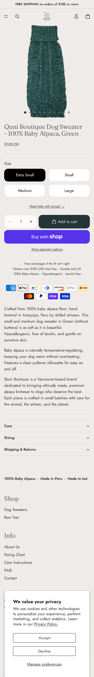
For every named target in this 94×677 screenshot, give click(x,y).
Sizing (9, 437)
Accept (44, 638)
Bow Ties (11, 517)
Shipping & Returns (20, 449)
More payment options (47, 249)
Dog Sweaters (15, 509)
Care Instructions (18, 562)
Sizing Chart (14, 555)
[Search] (17, 16)
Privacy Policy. (46, 624)
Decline (44, 651)
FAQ (8, 570)
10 (69, 112)
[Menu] (6, 16)
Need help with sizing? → (47, 206)
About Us (12, 547)
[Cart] (87, 16)
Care (8, 425)
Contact (10, 578)
